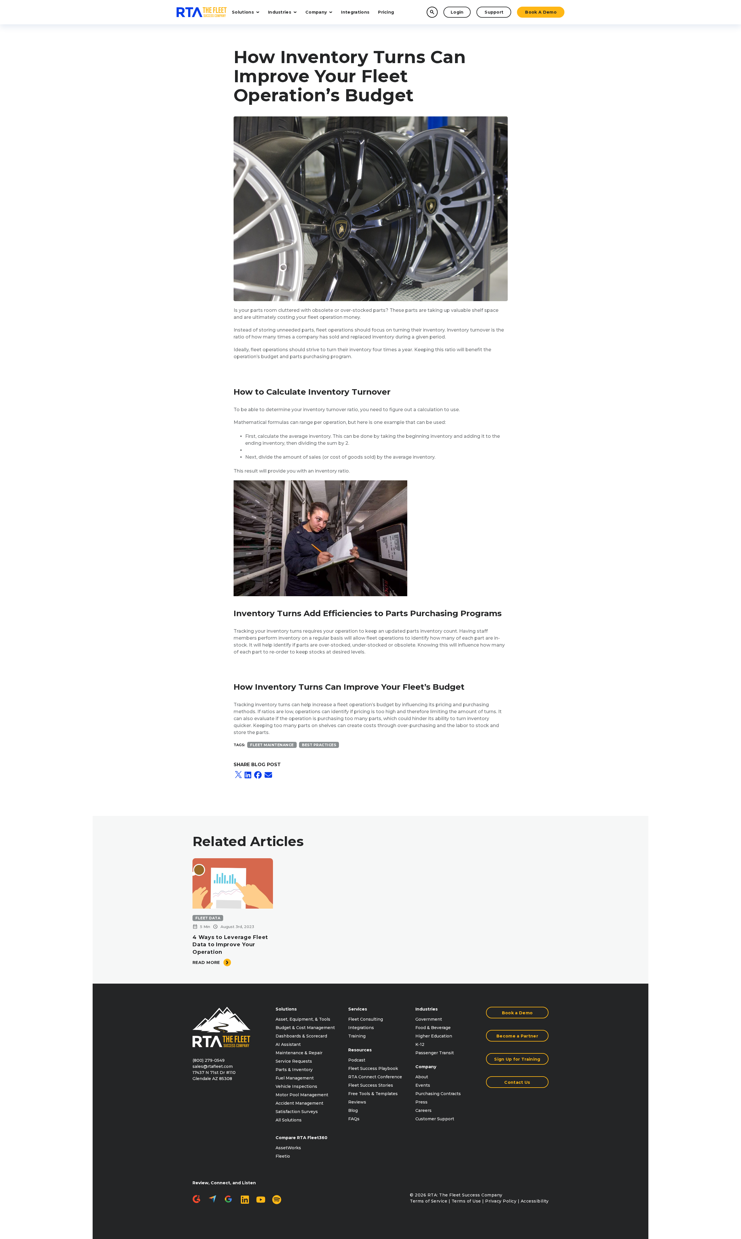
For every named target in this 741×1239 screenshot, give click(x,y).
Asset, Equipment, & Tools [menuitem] (303, 1019)
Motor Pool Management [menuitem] (302, 1095)
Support (494, 12)
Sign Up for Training (517, 1059)
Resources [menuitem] (360, 1050)
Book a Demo (541, 12)
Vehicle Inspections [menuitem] (296, 1086)
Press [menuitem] (421, 1102)
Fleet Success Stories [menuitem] (370, 1085)
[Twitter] (238, 775)
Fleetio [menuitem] (283, 1156)
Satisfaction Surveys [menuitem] (297, 1112)
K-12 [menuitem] (419, 1044)
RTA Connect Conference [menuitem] (375, 1077)
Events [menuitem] (422, 1085)
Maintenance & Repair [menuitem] (299, 1053)
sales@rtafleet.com (212, 1066)
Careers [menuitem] (423, 1110)
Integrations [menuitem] (361, 1028)
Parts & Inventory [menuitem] (294, 1070)
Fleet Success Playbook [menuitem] (373, 1068)
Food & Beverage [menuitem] (433, 1028)
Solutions (243, 12)
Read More (206, 962)
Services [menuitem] (357, 1009)
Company (316, 12)
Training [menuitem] (357, 1036)
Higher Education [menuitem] (433, 1036)
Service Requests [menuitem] (294, 1061)
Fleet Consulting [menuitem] (365, 1019)
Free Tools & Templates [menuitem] (373, 1094)
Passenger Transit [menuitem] (434, 1053)
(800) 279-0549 (208, 1060)
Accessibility (535, 1201)
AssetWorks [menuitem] (288, 1148)
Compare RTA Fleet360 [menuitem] (301, 1138)
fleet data (207, 918)
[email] (268, 775)
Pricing (386, 12)
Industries (279, 12)
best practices (319, 745)
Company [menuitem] (425, 1067)
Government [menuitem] (428, 1019)
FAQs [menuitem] (354, 1119)
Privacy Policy (500, 1201)
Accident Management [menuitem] (299, 1103)
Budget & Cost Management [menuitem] (305, 1028)
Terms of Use (466, 1201)
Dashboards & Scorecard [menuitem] (301, 1036)
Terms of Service (428, 1201)
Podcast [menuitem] (356, 1060)
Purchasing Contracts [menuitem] (438, 1094)
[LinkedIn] (248, 775)
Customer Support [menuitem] (434, 1119)
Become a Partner (517, 1036)
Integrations (355, 12)
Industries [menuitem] (426, 1009)
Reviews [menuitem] (357, 1102)
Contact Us (517, 1082)
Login (457, 12)
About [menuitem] (421, 1077)
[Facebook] (258, 775)
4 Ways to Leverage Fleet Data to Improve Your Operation (230, 944)
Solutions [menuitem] (286, 1009)
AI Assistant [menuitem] (288, 1044)
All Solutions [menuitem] (289, 1120)
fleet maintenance (272, 745)
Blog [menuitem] (353, 1110)
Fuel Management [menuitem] (295, 1078)
